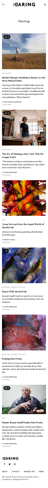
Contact (16, 471)
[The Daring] (24, 4)
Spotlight (7, 73)
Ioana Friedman (10, 172)
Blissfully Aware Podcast (14, 287)
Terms (41, 471)
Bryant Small (9, 240)
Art (3, 220)
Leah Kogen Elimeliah (13, 102)
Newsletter (29, 471)
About (5, 471)
